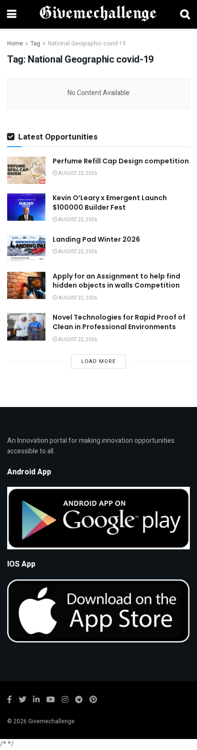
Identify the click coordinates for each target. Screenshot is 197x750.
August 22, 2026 (77, 219)
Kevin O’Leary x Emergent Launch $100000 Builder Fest (110, 202)
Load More (98, 361)
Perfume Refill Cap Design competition (121, 161)
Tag (35, 43)
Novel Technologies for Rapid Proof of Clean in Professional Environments (119, 322)
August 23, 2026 (77, 173)
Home (15, 43)
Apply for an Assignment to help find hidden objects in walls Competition (116, 280)
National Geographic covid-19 (87, 43)
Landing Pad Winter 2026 (96, 239)
